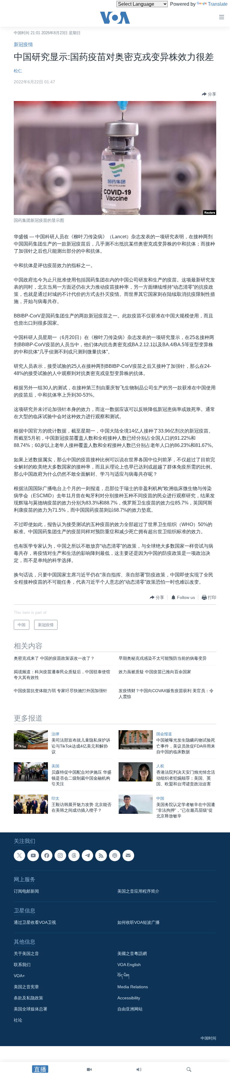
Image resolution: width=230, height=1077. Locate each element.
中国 (160, 798)
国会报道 (164, 734)
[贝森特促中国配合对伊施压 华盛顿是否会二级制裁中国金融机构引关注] (31, 771)
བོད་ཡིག (123, 975)
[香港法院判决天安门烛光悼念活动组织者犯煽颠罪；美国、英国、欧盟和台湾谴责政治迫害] (136, 771)
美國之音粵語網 (132, 953)
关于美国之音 (26, 953)
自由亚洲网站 (130, 1009)
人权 (160, 766)
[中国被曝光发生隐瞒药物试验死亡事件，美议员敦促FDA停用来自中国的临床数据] (136, 739)
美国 (55, 766)
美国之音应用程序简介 (138, 891)
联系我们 (22, 964)
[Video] (89, 1069)
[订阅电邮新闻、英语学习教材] (128, 855)
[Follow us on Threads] (74, 855)
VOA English (129, 964)
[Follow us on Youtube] (33, 855)
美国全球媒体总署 (30, 1009)
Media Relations (132, 986)
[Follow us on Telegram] (87, 855)
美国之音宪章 (26, 986)
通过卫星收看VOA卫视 (35, 922)
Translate (218, 4)
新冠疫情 (23, 44)
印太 (55, 798)
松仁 (18, 70)
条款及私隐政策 (28, 997)
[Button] (209, 94)
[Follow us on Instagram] (60, 855)
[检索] (189, 1069)
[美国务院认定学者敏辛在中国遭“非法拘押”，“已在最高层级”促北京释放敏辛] (136, 804)
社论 (18, 1020)
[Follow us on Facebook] (46, 855)
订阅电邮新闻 (26, 891)
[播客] (114, 855)
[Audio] (139, 1069)
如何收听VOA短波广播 (138, 922)
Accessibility (128, 997)
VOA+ (19, 975)
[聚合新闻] (101, 855)
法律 (55, 734)
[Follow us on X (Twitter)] (19, 855)
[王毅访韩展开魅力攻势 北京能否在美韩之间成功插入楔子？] (31, 804)
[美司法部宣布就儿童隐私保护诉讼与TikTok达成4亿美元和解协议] (31, 739)
